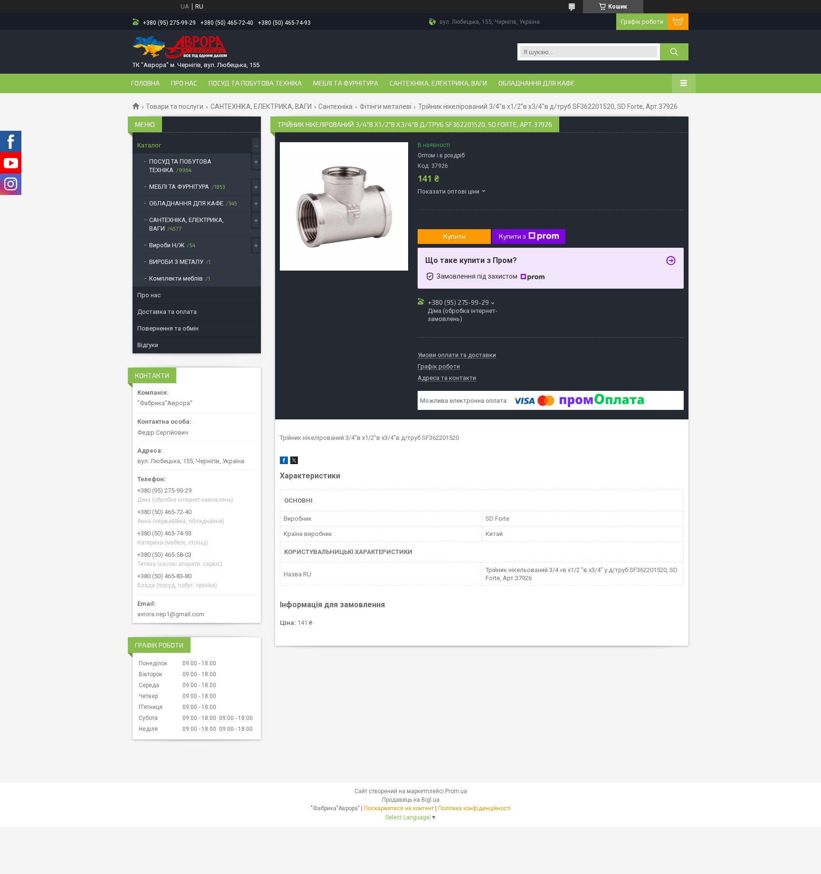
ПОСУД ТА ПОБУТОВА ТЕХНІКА (255, 83)
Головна (145, 83)
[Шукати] (674, 51)
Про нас (184, 83)
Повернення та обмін (168, 328)
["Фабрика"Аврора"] (180, 48)
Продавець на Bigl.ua (410, 799)
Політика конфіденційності (474, 808)
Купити (454, 236)
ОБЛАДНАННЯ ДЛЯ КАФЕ (536, 83)
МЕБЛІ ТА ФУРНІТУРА (345, 83)
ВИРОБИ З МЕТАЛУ (176, 261)
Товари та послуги (174, 106)
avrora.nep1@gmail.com (170, 614)
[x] (294, 462)
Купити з (512, 236)
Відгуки (147, 345)
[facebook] (284, 462)
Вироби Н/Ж (166, 245)
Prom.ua (456, 791)
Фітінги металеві (385, 106)
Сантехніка (335, 106)
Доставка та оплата (167, 311)
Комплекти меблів (176, 278)
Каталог (149, 145)
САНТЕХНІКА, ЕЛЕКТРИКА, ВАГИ (438, 83)
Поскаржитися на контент (399, 808)
